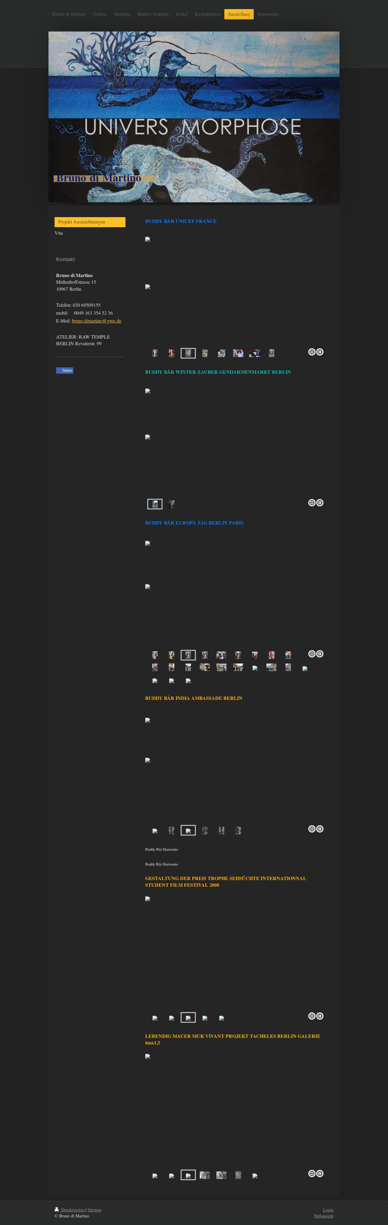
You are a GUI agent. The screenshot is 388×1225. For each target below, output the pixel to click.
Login (328, 1210)
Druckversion (72, 1210)
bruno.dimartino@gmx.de (96, 320)
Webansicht (323, 1216)
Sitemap (95, 1210)
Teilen (66, 371)
